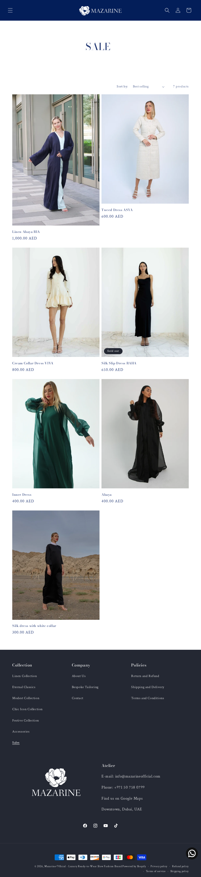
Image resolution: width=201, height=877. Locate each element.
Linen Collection (24, 676)
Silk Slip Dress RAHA (119, 363)
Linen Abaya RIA (26, 232)
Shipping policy (179, 871)
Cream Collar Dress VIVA (32, 363)
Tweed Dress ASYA (117, 210)
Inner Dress (22, 495)
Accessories (21, 731)
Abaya (106, 495)
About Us (79, 676)
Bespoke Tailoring (85, 687)
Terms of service (156, 871)
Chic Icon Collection (27, 709)
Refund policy (180, 866)
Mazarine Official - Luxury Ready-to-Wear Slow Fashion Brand (83, 866)
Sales (16, 742)
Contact (77, 698)
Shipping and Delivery (147, 687)
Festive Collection (25, 720)
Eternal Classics (24, 687)
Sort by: (122, 86)
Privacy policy (159, 866)
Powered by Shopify (134, 866)
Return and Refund (145, 676)
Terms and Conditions (147, 698)
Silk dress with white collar (34, 626)
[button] (10, 10)
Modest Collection (25, 698)
